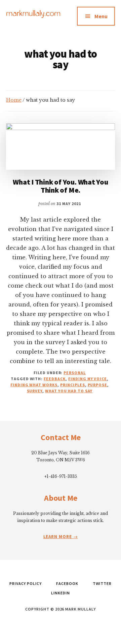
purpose (98, 384)
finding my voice (87, 378)
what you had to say (68, 390)
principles (72, 384)
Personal (75, 372)
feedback (55, 378)
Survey (35, 390)
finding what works (33, 384)
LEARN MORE (58, 536)
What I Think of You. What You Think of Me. (60, 186)
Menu (101, 16)
